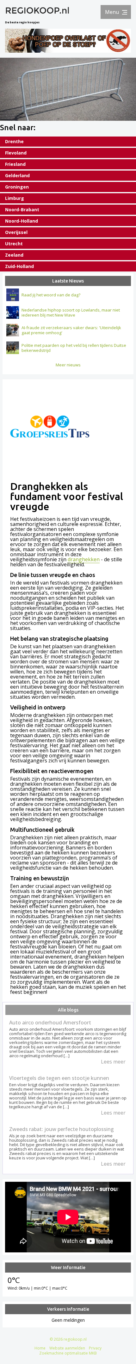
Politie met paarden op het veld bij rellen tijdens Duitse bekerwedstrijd (74, 348)
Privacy (95, 1348)
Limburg (14, 198)
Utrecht (14, 244)
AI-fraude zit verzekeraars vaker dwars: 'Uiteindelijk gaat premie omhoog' (71, 330)
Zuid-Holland (19, 266)
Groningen (17, 187)
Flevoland (16, 153)
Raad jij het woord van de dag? (51, 294)
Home (40, 1348)
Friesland (15, 164)
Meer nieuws (68, 365)
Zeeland (14, 255)
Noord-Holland (21, 221)
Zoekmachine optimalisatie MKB (68, 1353)
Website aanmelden (67, 1348)
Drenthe (14, 141)
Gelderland (17, 175)
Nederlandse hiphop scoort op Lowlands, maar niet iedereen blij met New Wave (71, 312)
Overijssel (16, 232)
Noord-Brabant (22, 210)
